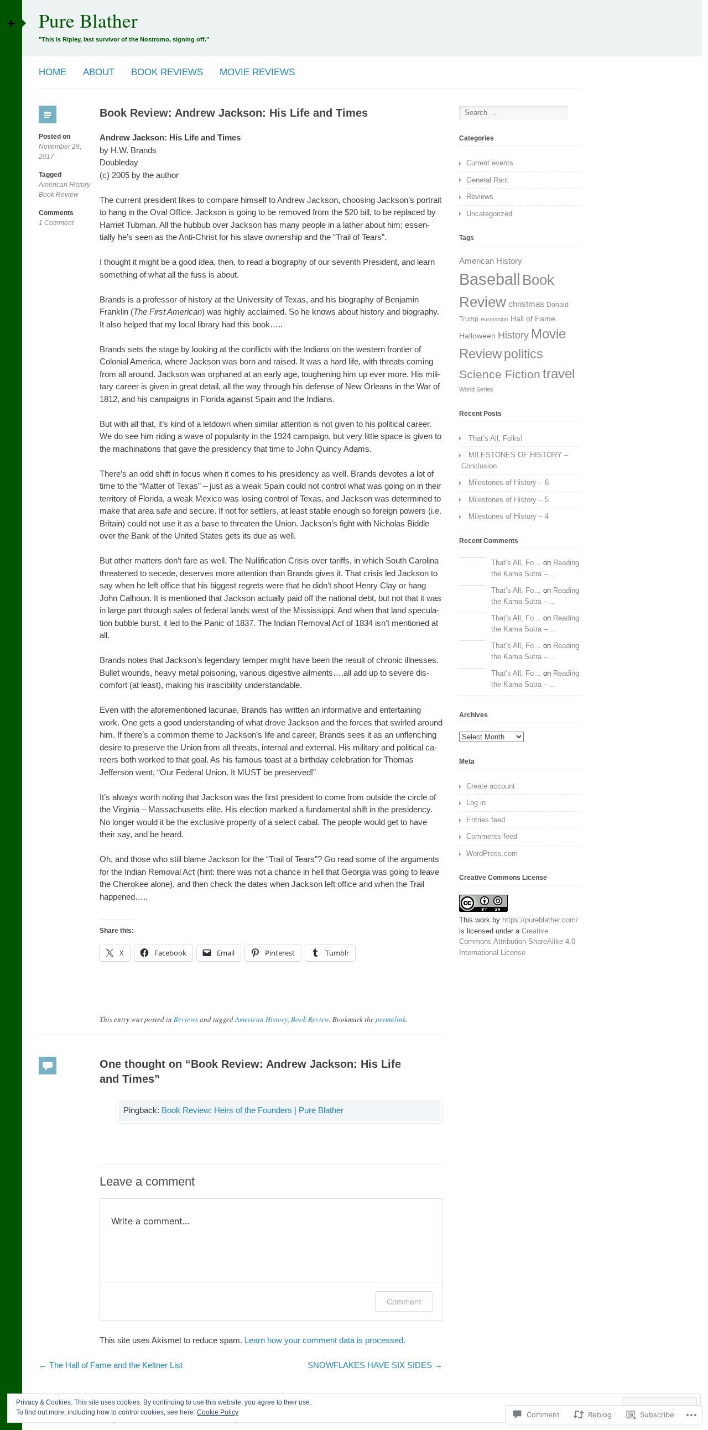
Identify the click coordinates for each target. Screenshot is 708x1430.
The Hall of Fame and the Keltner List (111, 1365)
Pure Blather (88, 20)
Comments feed (491, 836)
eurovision (494, 319)
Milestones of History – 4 (508, 516)
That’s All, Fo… (516, 563)
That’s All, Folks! (495, 438)
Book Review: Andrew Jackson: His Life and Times (234, 113)
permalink (391, 1019)
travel (559, 373)
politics (523, 354)
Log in (476, 802)
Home (52, 72)
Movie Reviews (257, 72)
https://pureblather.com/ (540, 920)
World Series (476, 389)
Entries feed (485, 820)
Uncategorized (489, 214)
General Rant (487, 180)
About (98, 72)
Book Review (59, 195)
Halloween (477, 335)
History (513, 335)
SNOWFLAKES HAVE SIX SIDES (375, 1365)
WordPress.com (492, 853)
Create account (490, 786)
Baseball (489, 279)
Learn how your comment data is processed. (324, 1340)
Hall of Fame (533, 318)
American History (64, 185)
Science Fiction (499, 374)
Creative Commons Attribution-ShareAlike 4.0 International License (517, 942)
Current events (489, 163)
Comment (404, 1301)
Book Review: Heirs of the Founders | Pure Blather (252, 1110)
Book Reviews (167, 72)
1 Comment (56, 223)
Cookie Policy (217, 1412)
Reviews (186, 1019)
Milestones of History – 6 (508, 482)
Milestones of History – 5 (508, 499)
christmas (526, 304)
